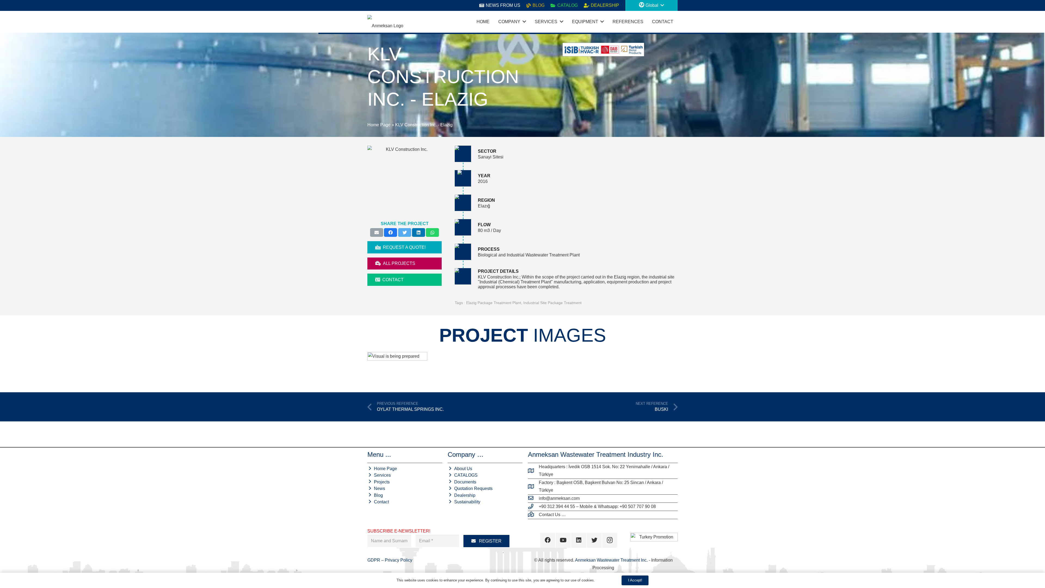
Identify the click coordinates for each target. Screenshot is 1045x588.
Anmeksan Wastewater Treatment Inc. (611, 560)
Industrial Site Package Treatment (552, 303)
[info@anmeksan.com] (533, 498)
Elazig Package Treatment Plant (493, 303)
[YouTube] (563, 540)
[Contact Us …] (533, 515)
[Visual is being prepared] (397, 368)
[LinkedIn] (578, 540)
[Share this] (390, 232)
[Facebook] (547, 540)
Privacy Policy (398, 560)
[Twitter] (594, 540)
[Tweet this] (404, 232)
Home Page (379, 124)
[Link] (385, 22)
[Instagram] (609, 540)
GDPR (374, 560)
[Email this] (376, 232)
